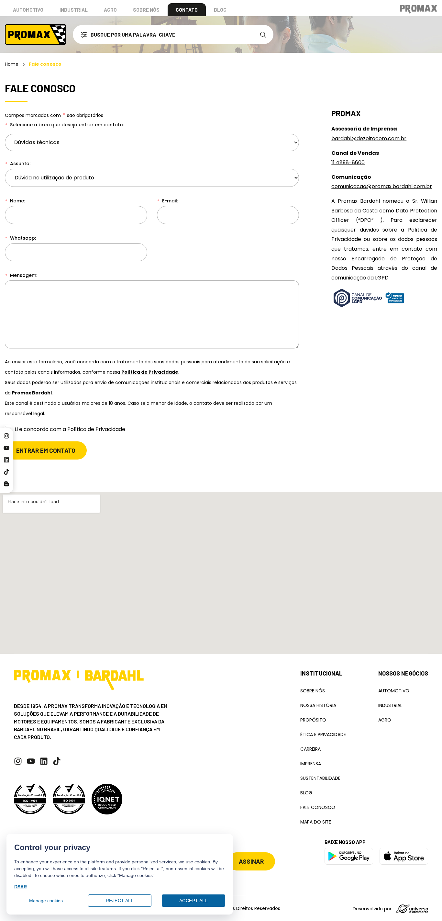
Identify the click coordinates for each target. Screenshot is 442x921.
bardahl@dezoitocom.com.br (368, 138)
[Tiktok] (6, 472)
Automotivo (28, 10)
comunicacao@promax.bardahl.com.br (381, 186)
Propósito (313, 720)
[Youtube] (6, 448)
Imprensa (310, 763)
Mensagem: (23, 275)
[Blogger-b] (6, 484)
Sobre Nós (312, 691)
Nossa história (318, 705)
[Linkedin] (6, 460)
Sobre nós (146, 10)
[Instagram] (6, 436)
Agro (110, 10)
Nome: (17, 201)
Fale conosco (317, 807)
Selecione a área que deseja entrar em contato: (66, 124)
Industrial (74, 10)
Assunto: (19, 163)
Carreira (310, 749)
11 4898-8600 (348, 162)
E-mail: (169, 201)
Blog (220, 10)
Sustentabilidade (320, 778)
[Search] (264, 34)
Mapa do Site (315, 822)
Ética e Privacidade (323, 734)
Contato (187, 10)
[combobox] (164, 34)
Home (11, 64)
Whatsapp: (22, 238)
